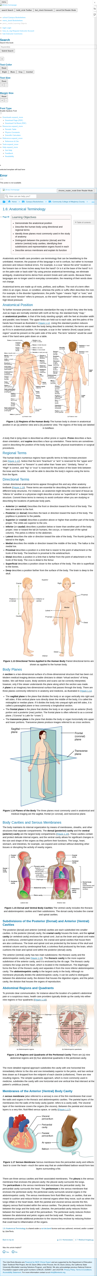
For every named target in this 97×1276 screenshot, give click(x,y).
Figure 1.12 (44, 323)
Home (14, 202)
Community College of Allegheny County (68, 202)
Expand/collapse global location (93, 201)
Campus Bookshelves (35, 202)
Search (6, 196)
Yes (7, 1252)
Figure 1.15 (62, 834)
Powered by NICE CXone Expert (38, 1262)
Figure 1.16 (40, 1000)
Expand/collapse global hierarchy (5, 201)
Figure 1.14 (86, 691)
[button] (9, 153)
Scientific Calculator (13, 135)
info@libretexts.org (57, 1272)
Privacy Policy (69, 1270)
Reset (4, 68)
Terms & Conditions (84, 1270)
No (16, 1252)
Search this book (6, 43)
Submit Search (7, 51)
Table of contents (84, 222)
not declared (46, 1228)
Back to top (7, 1240)
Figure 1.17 (64, 1109)
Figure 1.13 (18, 487)
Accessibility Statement (12, 1272)
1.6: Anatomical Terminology (14, 1228)
